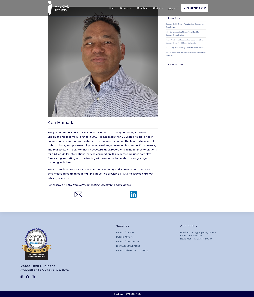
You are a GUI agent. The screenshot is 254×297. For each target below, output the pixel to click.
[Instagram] (33, 276)
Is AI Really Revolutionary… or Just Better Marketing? (186, 48)
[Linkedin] (21, 276)
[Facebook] (27, 276)
